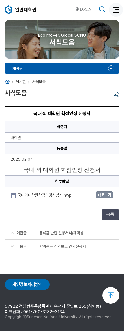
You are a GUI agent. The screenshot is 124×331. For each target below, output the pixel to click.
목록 (110, 214)
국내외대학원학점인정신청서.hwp (45, 195)
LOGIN (85, 9)
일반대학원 (26, 10)
